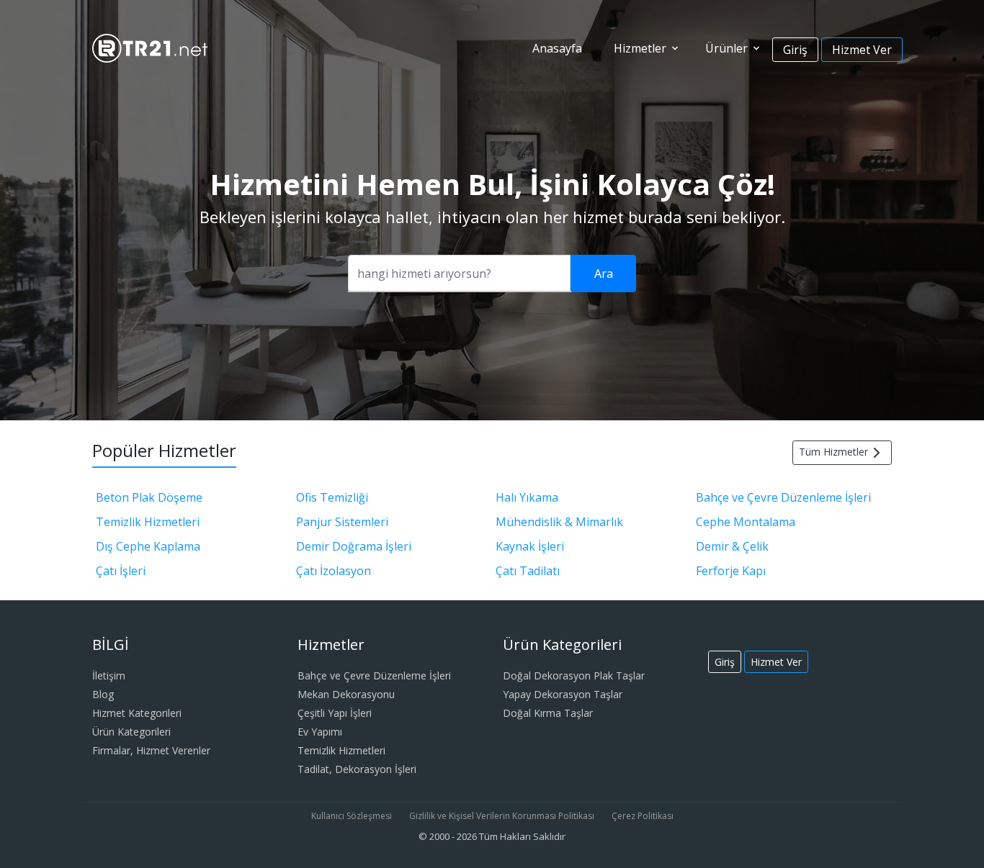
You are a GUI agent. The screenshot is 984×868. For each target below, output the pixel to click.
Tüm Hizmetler (833, 451)
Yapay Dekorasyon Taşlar (562, 694)
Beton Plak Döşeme (149, 497)
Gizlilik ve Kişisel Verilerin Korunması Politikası (501, 816)
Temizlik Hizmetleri (148, 522)
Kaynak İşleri (530, 546)
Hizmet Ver (862, 50)
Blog (103, 694)
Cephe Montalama (745, 522)
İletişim (108, 675)
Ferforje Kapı (731, 571)
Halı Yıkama (527, 497)
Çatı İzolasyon (333, 571)
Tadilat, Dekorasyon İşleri (357, 769)
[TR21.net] (149, 47)
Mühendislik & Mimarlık (559, 522)
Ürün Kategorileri (131, 731)
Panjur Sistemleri (342, 522)
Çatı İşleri (121, 571)
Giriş (795, 50)
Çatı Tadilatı (528, 571)
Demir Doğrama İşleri (353, 546)
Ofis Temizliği (332, 497)
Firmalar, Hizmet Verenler (151, 750)
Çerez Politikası (643, 816)
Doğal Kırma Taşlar (548, 713)
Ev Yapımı (320, 731)
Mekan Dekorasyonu (346, 694)
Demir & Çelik (732, 546)
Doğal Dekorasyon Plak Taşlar (574, 675)
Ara (603, 273)
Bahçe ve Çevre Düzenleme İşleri (783, 497)
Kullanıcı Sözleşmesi (351, 816)
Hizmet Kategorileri (137, 713)
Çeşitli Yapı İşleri (335, 713)
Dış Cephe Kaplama (148, 546)
